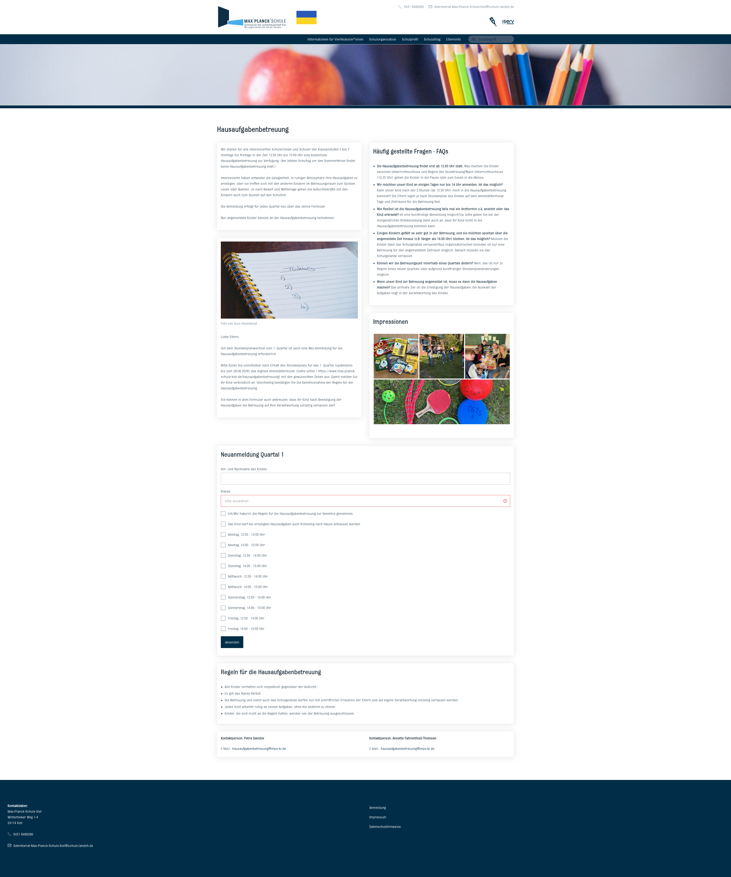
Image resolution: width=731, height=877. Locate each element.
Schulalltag (432, 39)
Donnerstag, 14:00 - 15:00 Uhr (249, 608)
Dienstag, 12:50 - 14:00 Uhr (247, 555)
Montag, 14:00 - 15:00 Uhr (246, 545)
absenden (232, 642)
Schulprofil (410, 39)
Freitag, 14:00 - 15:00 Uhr (245, 629)
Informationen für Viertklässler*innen (335, 39)
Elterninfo (453, 39)
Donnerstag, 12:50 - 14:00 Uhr (249, 597)
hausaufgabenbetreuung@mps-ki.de (259, 748)
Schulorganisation (382, 39)
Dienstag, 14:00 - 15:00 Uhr (247, 566)
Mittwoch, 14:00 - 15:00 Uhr (247, 587)
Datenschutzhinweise (385, 826)
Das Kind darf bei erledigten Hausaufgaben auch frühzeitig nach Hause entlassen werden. (294, 524)
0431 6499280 (414, 7)
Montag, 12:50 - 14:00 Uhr (246, 534)
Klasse (225, 491)
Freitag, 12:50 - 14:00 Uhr (245, 618)
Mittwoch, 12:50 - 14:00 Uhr (247, 576)
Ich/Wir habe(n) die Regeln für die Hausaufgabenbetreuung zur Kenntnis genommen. (290, 513)
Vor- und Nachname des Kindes (244, 469)
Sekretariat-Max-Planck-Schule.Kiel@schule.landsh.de (474, 7)
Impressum (377, 817)
